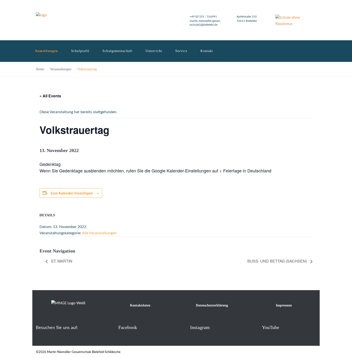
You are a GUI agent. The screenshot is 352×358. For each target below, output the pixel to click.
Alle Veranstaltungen (99, 233)
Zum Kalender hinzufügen (72, 193)
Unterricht (154, 51)
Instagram (200, 327)
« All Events (50, 96)
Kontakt (206, 51)
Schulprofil (80, 51)
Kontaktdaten (140, 305)
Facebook (127, 327)
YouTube (270, 327)
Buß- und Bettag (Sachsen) (277, 261)
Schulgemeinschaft (117, 51)
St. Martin (61, 261)
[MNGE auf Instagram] (182, 327)
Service (181, 51)
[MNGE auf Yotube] (254, 327)
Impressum (284, 305)
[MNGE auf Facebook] (110, 327)
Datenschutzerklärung (212, 305)
